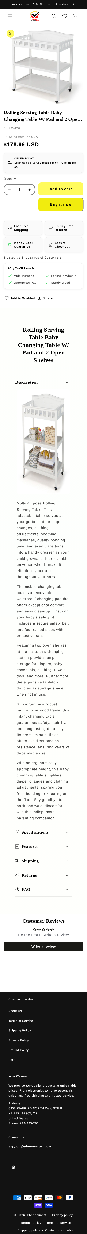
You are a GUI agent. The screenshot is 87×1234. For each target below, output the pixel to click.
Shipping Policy (19, 1030)
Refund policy (31, 1222)
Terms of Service (20, 1020)
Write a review (43, 946)
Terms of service (58, 1222)
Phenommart (36, 1215)
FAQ (11, 1060)
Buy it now (61, 204)
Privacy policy (62, 1215)
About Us (15, 1011)
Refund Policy (18, 1050)
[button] (9, 16)
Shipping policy (29, 1230)
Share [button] (48, 298)
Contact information (60, 1230)
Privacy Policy (18, 1040)
